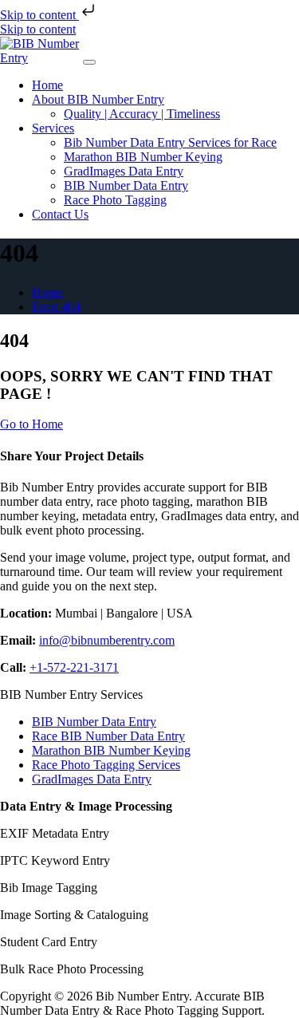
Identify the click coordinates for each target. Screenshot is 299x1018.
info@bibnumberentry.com (107, 640)
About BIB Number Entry (98, 99)
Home (47, 85)
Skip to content (39, 15)
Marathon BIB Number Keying (143, 157)
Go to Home (31, 424)
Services (53, 128)
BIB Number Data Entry (126, 185)
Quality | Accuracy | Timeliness (142, 113)
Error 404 (56, 307)
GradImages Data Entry (123, 171)
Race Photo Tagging (115, 200)
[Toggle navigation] (89, 62)
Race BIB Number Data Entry (108, 736)
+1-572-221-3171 (74, 667)
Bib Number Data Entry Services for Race (170, 142)
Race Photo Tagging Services (106, 764)
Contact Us (60, 214)
